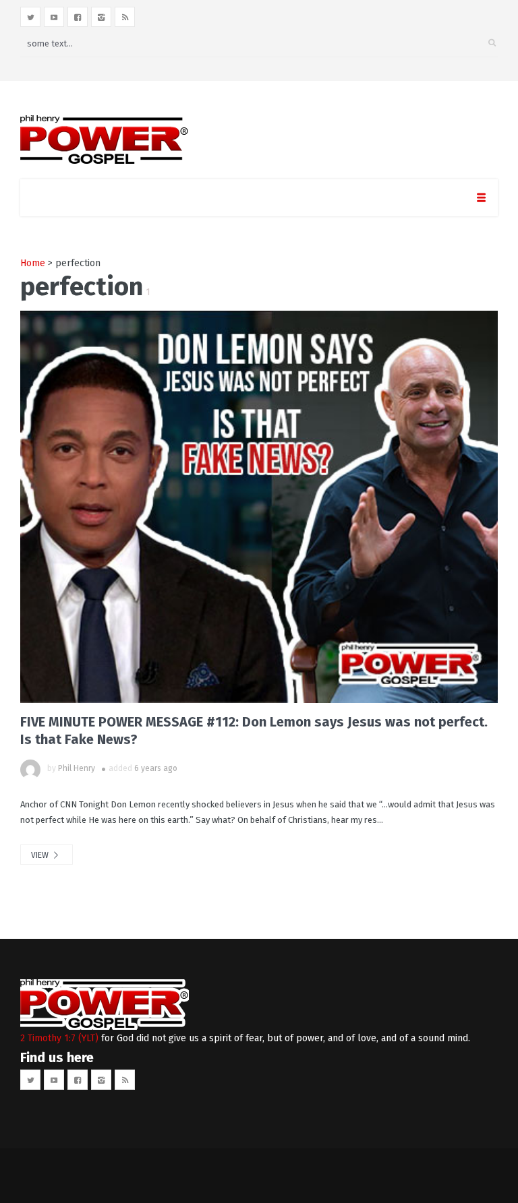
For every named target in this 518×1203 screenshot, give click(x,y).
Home (32, 263)
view (41, 855)
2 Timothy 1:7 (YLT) (59, 1038)
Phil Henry (76, 768)
